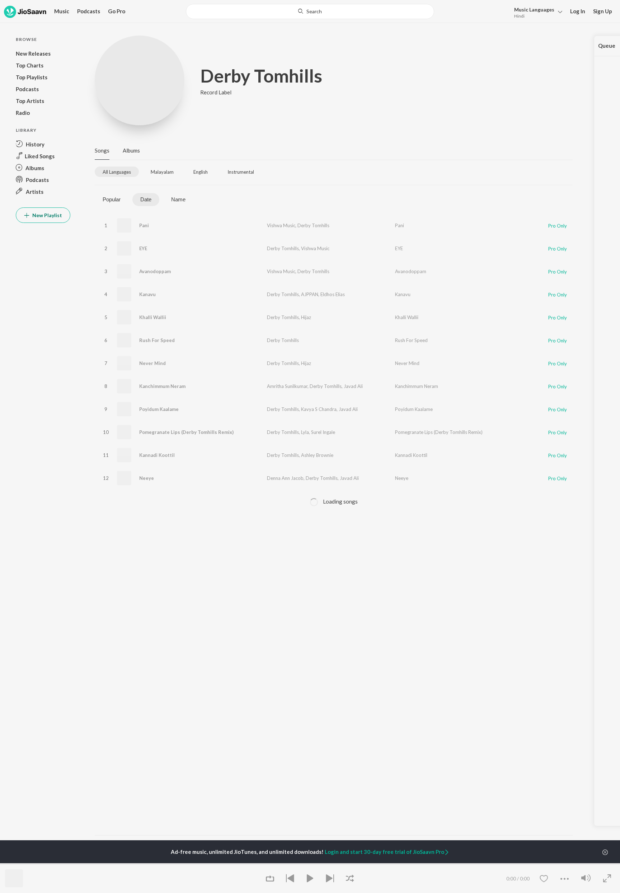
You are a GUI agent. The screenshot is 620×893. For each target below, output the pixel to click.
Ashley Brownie (317, 455)
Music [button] (61, 11)
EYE (143, 248)
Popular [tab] (112, 199)
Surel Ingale (323, 432)
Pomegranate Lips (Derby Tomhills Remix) (186, 432)
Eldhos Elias (332, 294)
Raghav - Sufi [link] (432, 863)
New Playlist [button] (46, 215)
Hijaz (306, 317)
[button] (536, 12)
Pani (144, 225)
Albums (131, 150)
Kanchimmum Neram (162, 386)
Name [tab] (178, 199)
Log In (577, 11)
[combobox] (309, 11)
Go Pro (116, 11)
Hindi (519, 16)
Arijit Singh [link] (106, 863)
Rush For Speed (157, 340)
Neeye (146, 478)
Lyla (305, 432)
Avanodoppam (155, 271)
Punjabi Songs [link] (352, 863)
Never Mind (152, 363)
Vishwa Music (281, 225)
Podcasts (88, 11)
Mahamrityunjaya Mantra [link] (283, 863)
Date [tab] (145, 199)
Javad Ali (353, 386)
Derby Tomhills (313, 225)
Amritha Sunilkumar (287, 386)
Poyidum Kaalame (159, 409)
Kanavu (147, 294)
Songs (102, 150)
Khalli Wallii (152, 317)
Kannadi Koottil (157, 455)
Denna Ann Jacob (285, 478)
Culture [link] (507, 863)
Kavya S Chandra (319, 409)
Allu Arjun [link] (186, 863)
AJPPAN (309, 294)
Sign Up (602, 11)
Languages (534, 9)
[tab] (117, 172)
